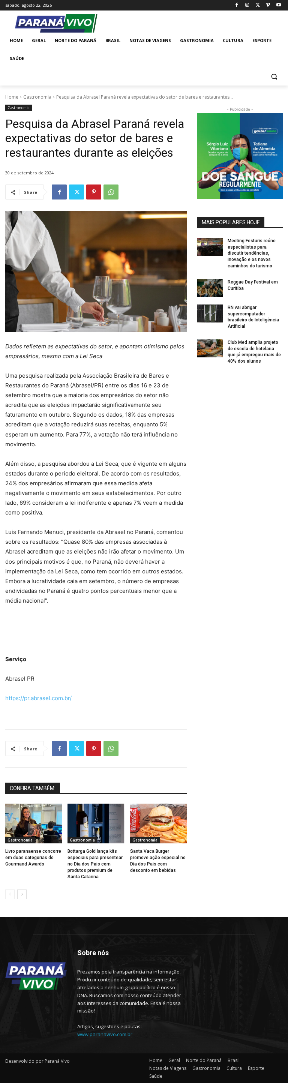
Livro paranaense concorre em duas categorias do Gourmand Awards (33, 858)
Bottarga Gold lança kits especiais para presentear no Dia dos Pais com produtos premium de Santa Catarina (95, 864)
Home (11, 97)
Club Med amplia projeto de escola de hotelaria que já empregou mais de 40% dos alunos (254, 352)
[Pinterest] (93, 192)
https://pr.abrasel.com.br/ (38, 698)
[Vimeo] (268, 5)
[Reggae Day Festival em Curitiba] (210, 288)
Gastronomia (37, 97)
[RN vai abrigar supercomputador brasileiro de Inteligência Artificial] (210, 313)
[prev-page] (10, 894)
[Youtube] (278, 5)
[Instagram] (247, 5)
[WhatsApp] (111, 192)
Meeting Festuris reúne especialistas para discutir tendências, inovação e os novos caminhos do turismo (252, 253)
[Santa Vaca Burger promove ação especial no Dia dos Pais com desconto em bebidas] (158, 823)
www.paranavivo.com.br (104, 1034)
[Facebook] (236, 5)
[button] (274, 77)
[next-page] (22, 894)
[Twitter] (258, 5)
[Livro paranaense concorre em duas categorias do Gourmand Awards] (33, 823)
